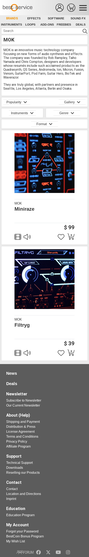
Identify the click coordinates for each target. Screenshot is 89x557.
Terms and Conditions (22, 436)
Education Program (20, 515)
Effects (34, 18)
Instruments (11, 24)
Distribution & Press (20, 426)
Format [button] (41, 124)
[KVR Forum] (25, 552)
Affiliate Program (18, 446)
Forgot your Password (22, 531)
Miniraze (24, 209)
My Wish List (15, 541)
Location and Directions (23, 494)
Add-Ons (47, 24)
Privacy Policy (16, 441)
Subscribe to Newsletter (23, 400)
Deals (80, 24)
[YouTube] (58, 552)
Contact (12, 489)
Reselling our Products (23, 472)
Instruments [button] (19, 113)
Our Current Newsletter (23, 405)
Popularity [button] (13, 102)
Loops (30, 24)
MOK (18, 203)
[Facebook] (38, 552)
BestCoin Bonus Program (25, 536)
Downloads (14, 467)
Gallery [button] (69, 102)
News (11, 373)
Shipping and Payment (23, 421)
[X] (48, 552)
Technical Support (19, 462)
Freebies (64, 24)
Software (56, 18)
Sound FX (78, 18)
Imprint (11, 499)
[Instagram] (68, 552)
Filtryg (22, 325)
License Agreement (20, 431)
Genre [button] (64, 113)
